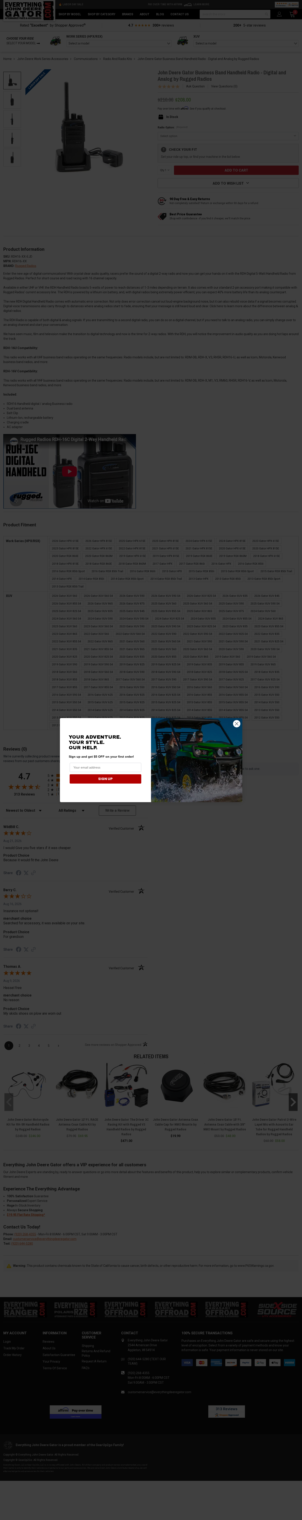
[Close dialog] (237, 724)
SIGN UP (105, 778)
